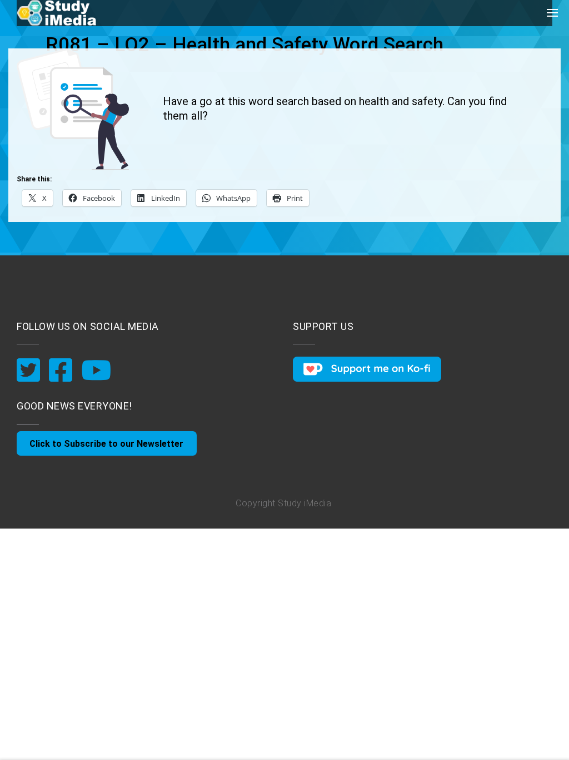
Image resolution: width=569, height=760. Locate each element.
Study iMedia (304, 503)
